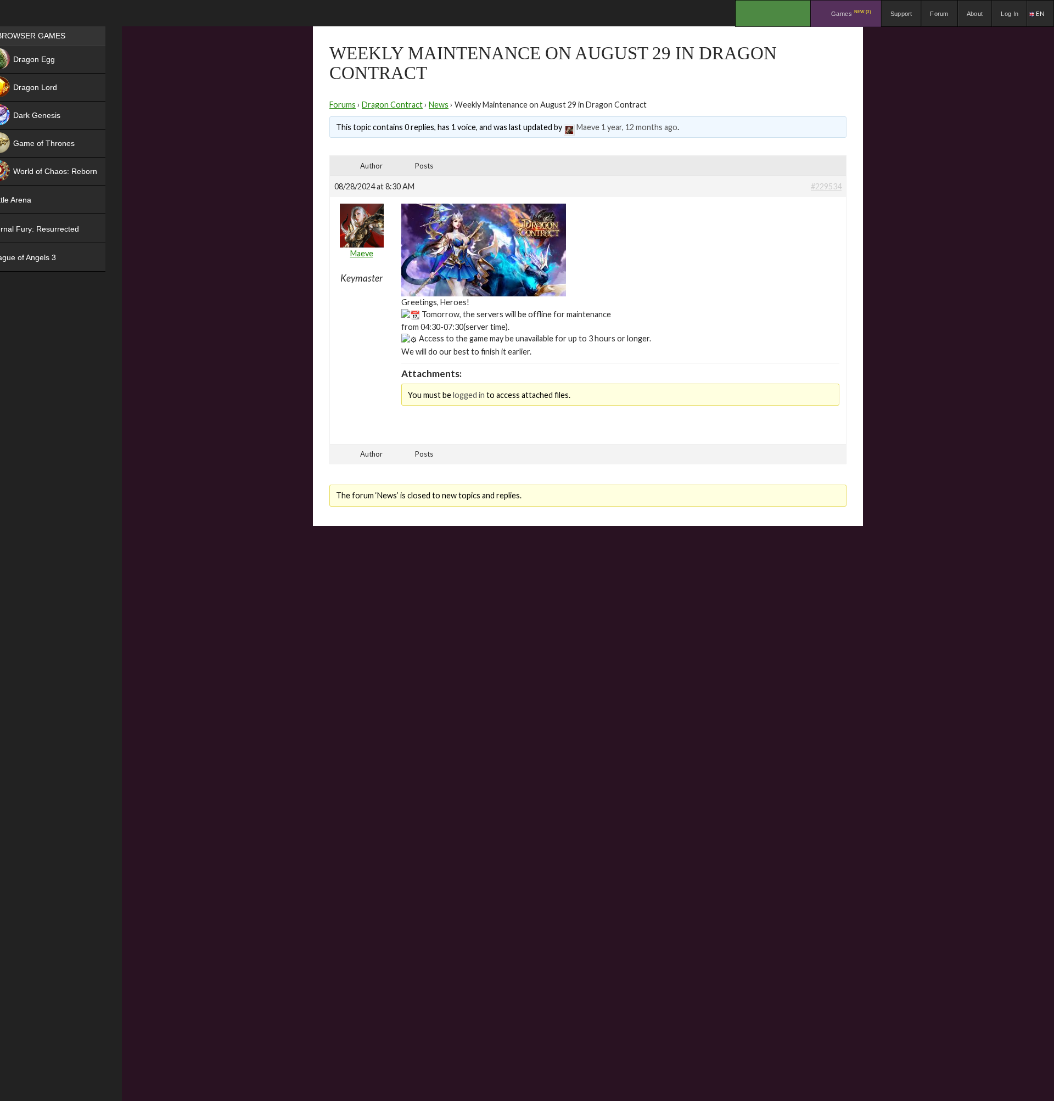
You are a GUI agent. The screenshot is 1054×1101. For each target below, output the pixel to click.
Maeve (587, 127)
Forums (342, 104)
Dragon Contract (392, 104)
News (438, 104)
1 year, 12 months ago (639, 127)
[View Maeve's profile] (569, 127)
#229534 (826, 186)
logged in (469, 395)
